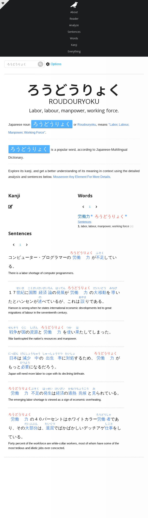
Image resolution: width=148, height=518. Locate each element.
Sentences (74, 32)
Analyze (74, 25)
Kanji (74, 45)
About (74, 12)
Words (74, 38)
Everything (74, 51)
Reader (74, 18)
